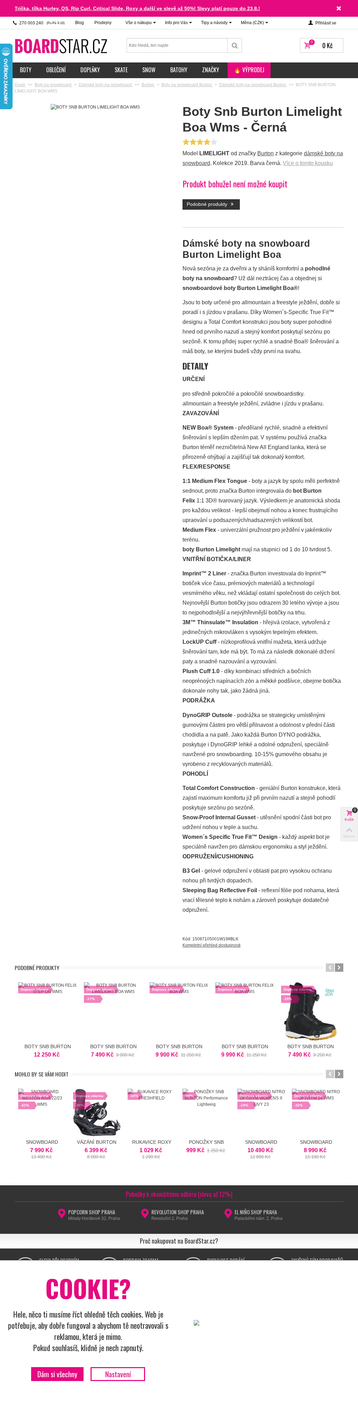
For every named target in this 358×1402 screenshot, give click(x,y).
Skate (121, 70)
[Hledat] (235, 45)
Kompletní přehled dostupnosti (211, 945)
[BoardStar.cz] (62, 45)
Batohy (178, 70)
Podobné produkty (208, 204)
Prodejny (103, 22)
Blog (79, 22)
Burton (265, 153)
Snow (149, 70)
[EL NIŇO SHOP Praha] (228, 1215)
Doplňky (90, 70)
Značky (210, 70)
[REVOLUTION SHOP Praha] (145, 1215)
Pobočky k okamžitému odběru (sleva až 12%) (179, 1194)
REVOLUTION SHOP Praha (177, 1212)
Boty (25, 70)
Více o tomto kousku (308, 163)
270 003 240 (41, 23)
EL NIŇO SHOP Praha (256, 1212)
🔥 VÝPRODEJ (249, 70)
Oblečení (56, 70)
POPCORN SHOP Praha (91, 1212)
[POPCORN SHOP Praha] (62, 1215)
